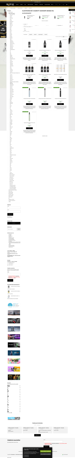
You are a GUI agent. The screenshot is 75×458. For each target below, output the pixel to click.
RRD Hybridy (11, 181)
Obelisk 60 (11, 63)
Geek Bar (11, 36)
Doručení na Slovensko (54, 451)
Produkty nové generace (12, 200)
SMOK (10, 149)
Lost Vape (11, 121)
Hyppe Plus (11, 103)
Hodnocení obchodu (11, 246)
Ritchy (10, 144)
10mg (8, 400)
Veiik (10, 164)
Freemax (11, 34)
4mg (7, 392)
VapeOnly (11, 160)
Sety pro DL (11, 184)
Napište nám (10, 236)
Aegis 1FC (11, 40)
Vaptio (10, 163)
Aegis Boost (11, 41)
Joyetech (11, 110)
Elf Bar (10, 29)
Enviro (10, 32)
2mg (7, 388)
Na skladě (26, 24)
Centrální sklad (60, 25)
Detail (29, 55)
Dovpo (10, 27)
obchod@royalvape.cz (12, 262)
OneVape (11, 131)
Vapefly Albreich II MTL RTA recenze (12, 253)
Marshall (11, 122)
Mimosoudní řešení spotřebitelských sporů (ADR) (14, 243)
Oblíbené (10, 234)
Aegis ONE (11, 48)
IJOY (10, 104)
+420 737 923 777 (11, 263)
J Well (10, 109)
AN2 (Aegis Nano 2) (12, 49)
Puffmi (10, 139)
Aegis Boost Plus (12, 43)
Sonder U (11, 71)
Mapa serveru (11, 247)
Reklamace (10, 241)
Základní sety (11, 173)
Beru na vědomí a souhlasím (45, 451)
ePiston (11, 33)
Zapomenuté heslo (9, 217)
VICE (10, 166)
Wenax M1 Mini (12, 84)
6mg (7, 395)
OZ (10, 136)
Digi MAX (11, 55)
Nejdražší (35, 34)
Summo (11, 152)
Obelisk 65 (11, 64)
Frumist (11, 35)
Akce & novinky (11, 12)
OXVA (10, 135)
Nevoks (11, 128)
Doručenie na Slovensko (12, 240)
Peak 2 (11, 68)
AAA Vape (11, 15)
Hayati (10, 100)
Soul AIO (11, 74)
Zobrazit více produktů (45, 20)
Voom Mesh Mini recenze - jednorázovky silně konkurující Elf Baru (13, 256)
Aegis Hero (11, 44)
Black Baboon (11, 21)
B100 (10, 54)
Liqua (10, 118)
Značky (10, 201)
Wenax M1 (11, 83)
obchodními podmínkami (55, 443)
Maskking (11, 123)
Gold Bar (11, 98)
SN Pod (11, 150)
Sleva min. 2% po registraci (28, 26)
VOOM (10, 167)
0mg (7, 385)
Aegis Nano (11, 47)
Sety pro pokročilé (12, 174)
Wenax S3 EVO (12, 94)
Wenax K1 (11, 78)
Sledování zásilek (11, 238)
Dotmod (11, 26)
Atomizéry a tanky (11, 194)
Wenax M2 (11, 86)
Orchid (11, 132)
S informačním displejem (13, 187)
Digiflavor (11, 23)
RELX (10, 142)
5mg (7, 393)
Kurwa (10, 117)
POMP (10, 137)
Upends (11, 156)
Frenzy (11, 60)
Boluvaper (11, 22)
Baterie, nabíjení (11, 195)
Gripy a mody (10, 191)
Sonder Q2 (11, 70)
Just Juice (11, 111)
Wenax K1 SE (11, 79)
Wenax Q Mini (11, 89)
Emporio (11, 30)
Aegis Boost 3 (12, 42)
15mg (8, 405)
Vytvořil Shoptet (65, 454)
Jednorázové (11, 177)
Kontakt (10, 235)
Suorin (10, 153)
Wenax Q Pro (11, 90)
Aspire (10, 19)
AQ (10, 50)
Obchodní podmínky (11, 239)
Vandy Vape (11, 158)
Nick (10, 129)
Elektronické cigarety (12, 13)
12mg (8, 404)
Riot (10, 143)
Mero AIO (11, 62)
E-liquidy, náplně (11, 192)
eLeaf (10, 28)
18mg (8, 409)
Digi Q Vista (11, 57)
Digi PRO (11, 56)
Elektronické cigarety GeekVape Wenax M (14, 82)
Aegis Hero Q (11, 46)
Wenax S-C (11, 95)
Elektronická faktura (11, 245)
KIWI (10, 115)
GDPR (10, 244)
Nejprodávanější (40, 34)
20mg (8, 411)
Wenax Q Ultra (12, 91)
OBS (10, 130)
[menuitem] (17, 4)
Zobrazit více (37, 435)
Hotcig (10, 101)
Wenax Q (11, 87)
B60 (10, 53)
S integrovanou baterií (12, 185)
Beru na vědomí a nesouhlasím (45, 454)
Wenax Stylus (11, 96)
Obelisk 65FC (11, 65)
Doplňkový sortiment (11, 199)
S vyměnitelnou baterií (12, 186)
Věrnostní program (11, 237)
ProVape (11, 138)
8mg (7, 397)
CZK (56, 4)
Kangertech (11, 114)
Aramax (11, 16)
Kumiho (11, 116)
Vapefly (11, 159)
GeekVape (11, 37)
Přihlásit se (10, 214)
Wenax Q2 (11, 88)
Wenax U (11, 97)
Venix (10, 165)
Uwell (10, 157)
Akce (25, 25)
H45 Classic (11, 61)
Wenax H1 (11, 77)
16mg (8, 407)
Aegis (10, 39)
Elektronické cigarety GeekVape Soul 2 (15, 73)
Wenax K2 (11, 80)
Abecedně (46, 34)
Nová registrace (9, 216)
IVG (10, 108)
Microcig (11, 124)
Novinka (36, 25)
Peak (10, 67)
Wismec (11, 170)
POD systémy (11, 179)
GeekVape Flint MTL (12, 58)
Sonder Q (11, 69)
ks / (14, 223)
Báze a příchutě (11, 193)
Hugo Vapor (11, 102)
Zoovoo (11, 172)
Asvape (11, 20)
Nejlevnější (30, 34)
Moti (10, 125)
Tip (47, 25)
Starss (10, 151)
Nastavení (26, 455)
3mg (7, 390)
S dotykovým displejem (13, 188)
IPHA (10, 107)
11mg (8, 402)
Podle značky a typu (12, 14)
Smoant (11, 146)
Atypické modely (12, 180)
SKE (10, 145)
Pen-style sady (11, 178)
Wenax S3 (11, 93)
